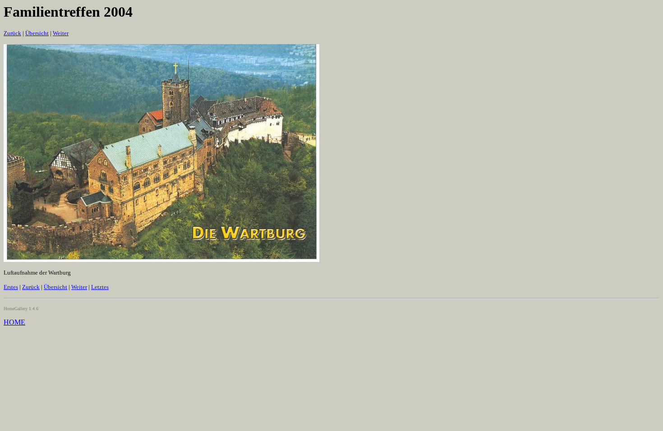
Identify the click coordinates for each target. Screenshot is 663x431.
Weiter (61, 33)
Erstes (11, 287)
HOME (14, 322)
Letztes (100, 287)
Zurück (12, 33)
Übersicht (37, 33)
